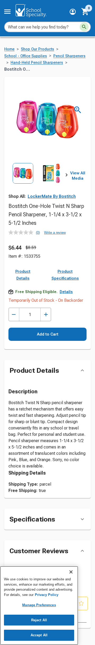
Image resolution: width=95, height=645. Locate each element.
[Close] (71, 572)
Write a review (55, 233)
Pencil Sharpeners (69, 56)
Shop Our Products (37, 49)
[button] (72, 11)
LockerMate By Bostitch (52, 196)
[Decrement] (13, 314)
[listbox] (37, 181)
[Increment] (45, 314)
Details (66, 291)
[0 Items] (85, 11)
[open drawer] (7, 11)
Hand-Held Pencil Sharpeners (37, 62)
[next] (66, 176)
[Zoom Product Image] (78, 110)
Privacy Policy (46, 595)
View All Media (77, 176)
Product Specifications (65, 275)
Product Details (22, 275)
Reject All (39, 620)
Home (9, 49)
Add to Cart (47, 334)
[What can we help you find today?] (84, 26)
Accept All (39, 635)
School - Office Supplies (25, 56)
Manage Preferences (39, 605)
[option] (22, 181)
